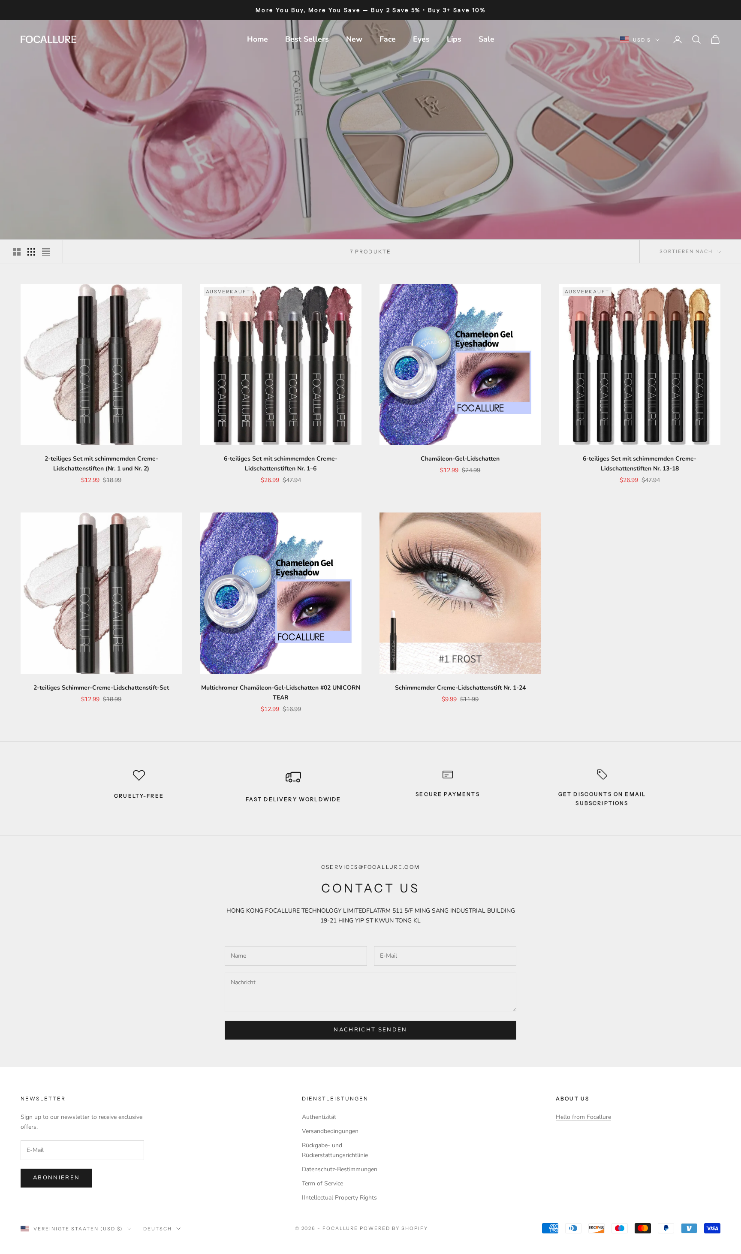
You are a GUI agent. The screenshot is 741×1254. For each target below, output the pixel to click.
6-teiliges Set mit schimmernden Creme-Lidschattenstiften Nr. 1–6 (280, 464)
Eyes (421, 39)
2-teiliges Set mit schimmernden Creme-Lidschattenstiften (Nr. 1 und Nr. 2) (101, 464)
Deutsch (157, 1229)
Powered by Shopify (394, 1228)
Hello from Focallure (583, 1117)
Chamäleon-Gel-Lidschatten (460, 459)
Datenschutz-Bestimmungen (339, 1169)
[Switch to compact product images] (46, 251)
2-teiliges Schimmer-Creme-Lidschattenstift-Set (101, 688)
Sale (486, 39)
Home (257, 39)
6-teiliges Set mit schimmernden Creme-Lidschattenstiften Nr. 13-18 (639, 464)
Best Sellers (307, 39)
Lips (454, 39)
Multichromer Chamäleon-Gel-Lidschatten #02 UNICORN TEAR (280, 693)
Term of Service (322, 1183)
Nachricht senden (370, 1030)
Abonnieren (56, 1178)
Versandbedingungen (330, 1131)
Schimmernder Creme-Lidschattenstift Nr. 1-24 (460, 688)
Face (388, 39)
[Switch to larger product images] (17, 251)
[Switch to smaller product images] (31, 251)
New (354, 39)
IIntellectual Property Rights (339, 1198)
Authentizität (319, 1117)
